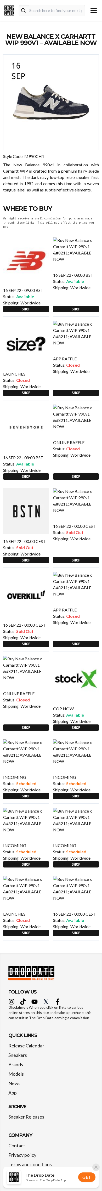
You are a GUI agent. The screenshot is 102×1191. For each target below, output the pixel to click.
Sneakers (17, 1055)
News (14, 1083)
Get (86, 1177)
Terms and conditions (30, 1164)
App (12, 1093)
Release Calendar (26, 1045)
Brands (15, 1064)
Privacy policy (22, 1155)
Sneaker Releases (26, 1117)
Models (16, 1074)
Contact (16, 1145)
